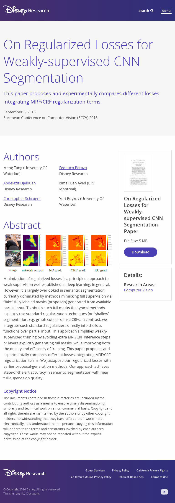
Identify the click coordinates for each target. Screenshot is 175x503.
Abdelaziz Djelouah (19, 183)
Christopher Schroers (22, 198)
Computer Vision (138, 290)
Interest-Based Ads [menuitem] (131, 477)
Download (140, 252)
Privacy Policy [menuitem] (120, 470)
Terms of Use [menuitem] (159, 477)
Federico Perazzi (73, 167)
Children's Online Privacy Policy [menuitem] (91, 477)
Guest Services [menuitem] (95, 470)
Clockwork (32, 493)
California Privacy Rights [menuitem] (152, 470)
